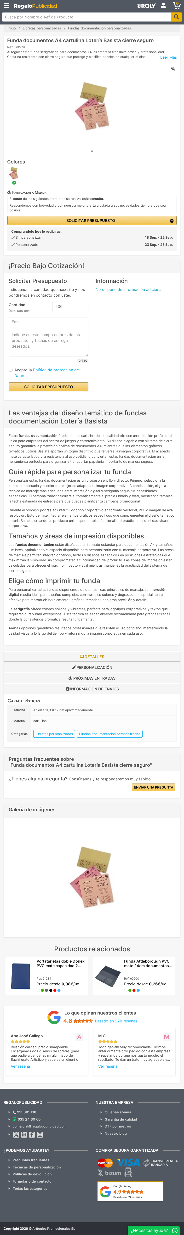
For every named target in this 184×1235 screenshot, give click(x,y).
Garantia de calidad (121, 1119)
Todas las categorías (30, 1188)
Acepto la (46, 372)
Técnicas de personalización (37, 1167)
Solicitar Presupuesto (90, 220)
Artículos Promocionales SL (53, 1228)
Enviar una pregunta (153, 787)
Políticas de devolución (32, 1174)
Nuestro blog (116, 1133)
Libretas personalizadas (54, 734)
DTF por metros (118, 1126)
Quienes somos (118, 1112)
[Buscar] (176, 17)
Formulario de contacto (32, 1181)
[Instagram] (40, 1135)
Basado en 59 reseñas (127, 1197)
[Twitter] (16, 1135)
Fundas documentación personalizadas (109, 734)
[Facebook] (32, 1135)
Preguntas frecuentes (31, 1160)
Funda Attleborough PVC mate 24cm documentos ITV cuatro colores (147, 966)
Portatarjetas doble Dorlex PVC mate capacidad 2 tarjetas (61, 966)
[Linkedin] (24, 1135)
